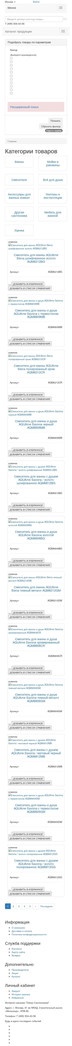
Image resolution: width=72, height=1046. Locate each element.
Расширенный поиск (24, 107)
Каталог (16, 976)
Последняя (46, 906)
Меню (12, 8)
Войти (36, 1)
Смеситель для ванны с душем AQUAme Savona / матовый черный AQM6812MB (36, 752)
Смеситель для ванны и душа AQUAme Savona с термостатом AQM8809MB (36, 313)
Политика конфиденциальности (29, 934)
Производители (20, 969)
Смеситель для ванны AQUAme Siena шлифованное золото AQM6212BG (36, 258)
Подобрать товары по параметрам (29, 42)
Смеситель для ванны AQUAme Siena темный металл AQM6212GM (36, 588)
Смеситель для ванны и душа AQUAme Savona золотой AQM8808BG (36, 534)
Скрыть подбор (53, 130)
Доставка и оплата (22, 931)
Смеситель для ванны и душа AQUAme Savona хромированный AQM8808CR (36, 642)
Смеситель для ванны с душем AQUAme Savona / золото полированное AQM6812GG (36, 863)
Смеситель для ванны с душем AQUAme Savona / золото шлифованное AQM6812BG (36, 479)
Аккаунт (16, 991)
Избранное (18, 997)
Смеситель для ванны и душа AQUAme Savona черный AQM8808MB (36, 424)
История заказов (21, 994)
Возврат (16, 955)
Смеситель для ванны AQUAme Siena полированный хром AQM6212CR (36, 368)
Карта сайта (18, 952)
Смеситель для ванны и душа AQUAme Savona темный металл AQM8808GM (36, 697)
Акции (15, 973)
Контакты (17, 948)
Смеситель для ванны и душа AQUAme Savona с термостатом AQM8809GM (36, 808)
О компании (18, 927)
